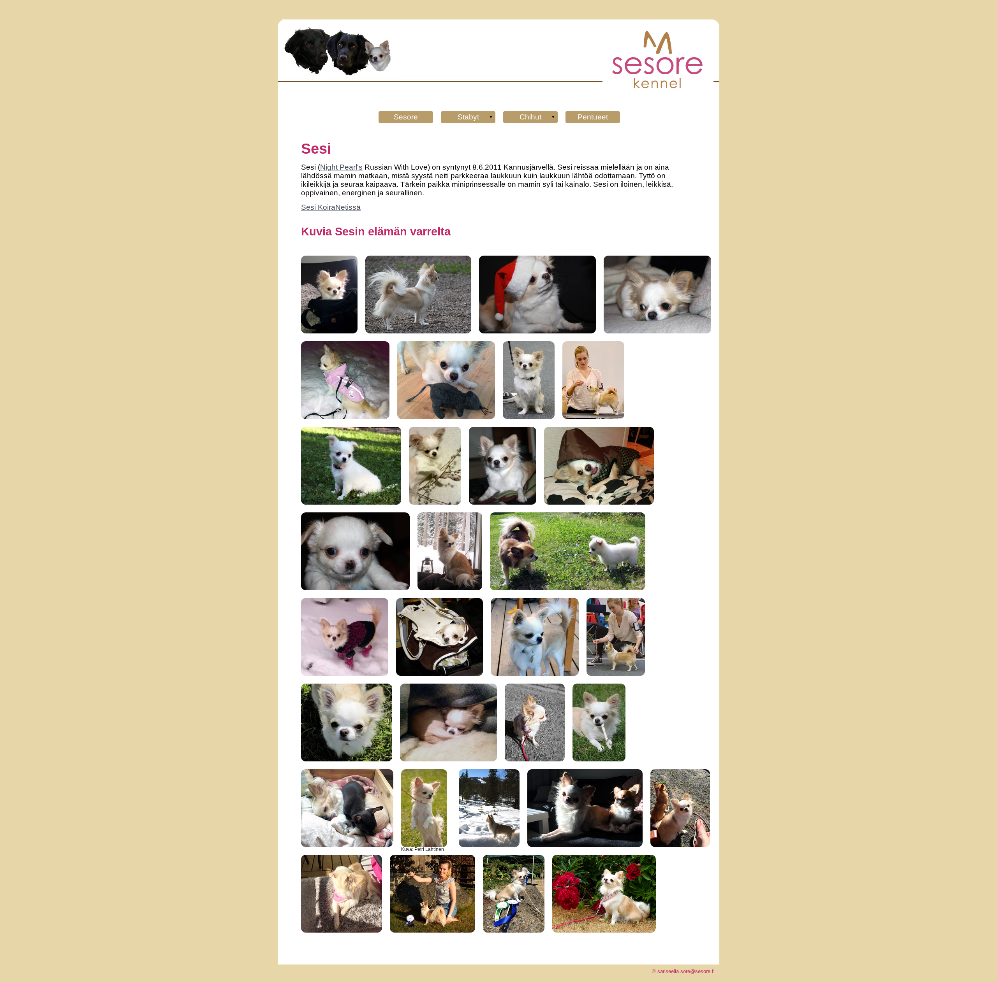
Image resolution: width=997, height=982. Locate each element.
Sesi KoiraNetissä (331, 207)
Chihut (530, 117)
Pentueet (593, 117)
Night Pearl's (341, 167)
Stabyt (468, 117)
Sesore (406, 117)
